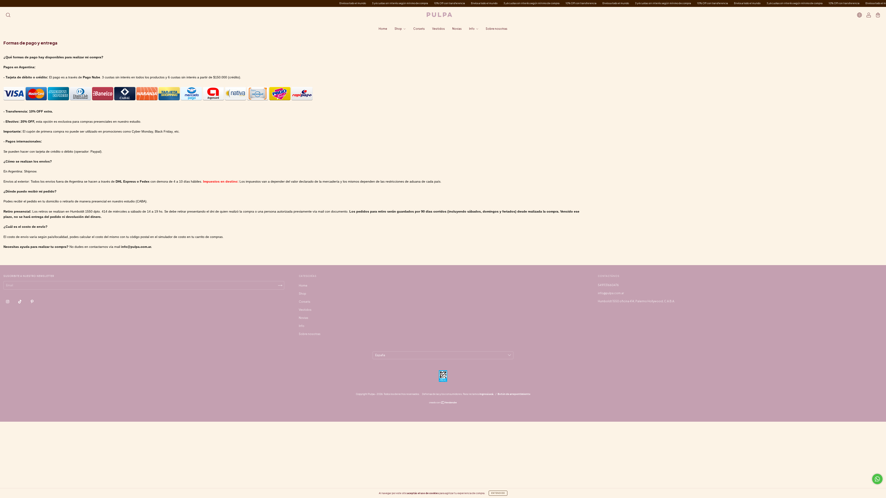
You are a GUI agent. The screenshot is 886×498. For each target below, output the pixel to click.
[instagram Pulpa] (7, 301)
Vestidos (438, 28)
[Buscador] (8, 15)
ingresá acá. (486, 394)
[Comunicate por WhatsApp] (877, 479)
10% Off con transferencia (416, 3)
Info (472, 28)
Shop (398, 28)
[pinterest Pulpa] (32, 301)
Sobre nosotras (496, 28)
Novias (457, 28)
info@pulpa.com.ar (611, 293)
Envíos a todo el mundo (319, 3)
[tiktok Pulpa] (20, 301)
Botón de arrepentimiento (514, 394)
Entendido (498, 493)
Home (383, 28)
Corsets (419, 28)
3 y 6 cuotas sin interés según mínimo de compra (366, 3)
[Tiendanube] (443, 403)
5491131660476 (608, 285)
